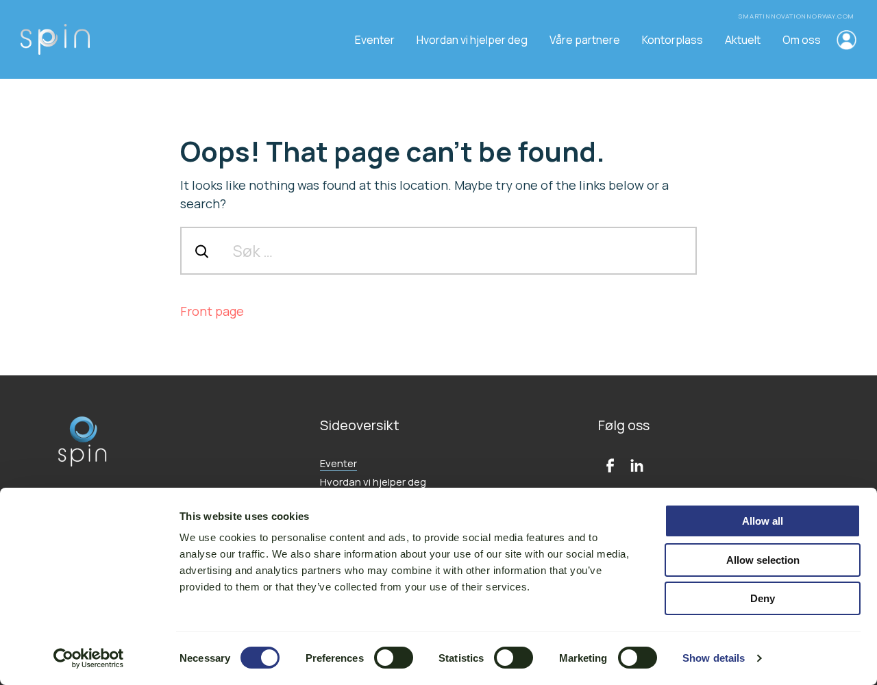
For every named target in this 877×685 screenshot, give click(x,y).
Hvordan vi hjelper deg (373, 482)
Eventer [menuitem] (375, 39)
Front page (212, 311)
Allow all (762, 521)
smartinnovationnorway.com (797, 16)
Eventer (338, 463)
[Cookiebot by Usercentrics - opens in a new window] (89, 658)
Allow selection (763, 560)
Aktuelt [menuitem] (743, 39)
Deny (762, 598)
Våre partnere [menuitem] (584, 39)
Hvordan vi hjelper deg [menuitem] (472, 39)
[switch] (393, 658)
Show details (713, 658)
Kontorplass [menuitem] (672, 39)
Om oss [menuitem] (801, 39)
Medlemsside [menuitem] (845, 40)
